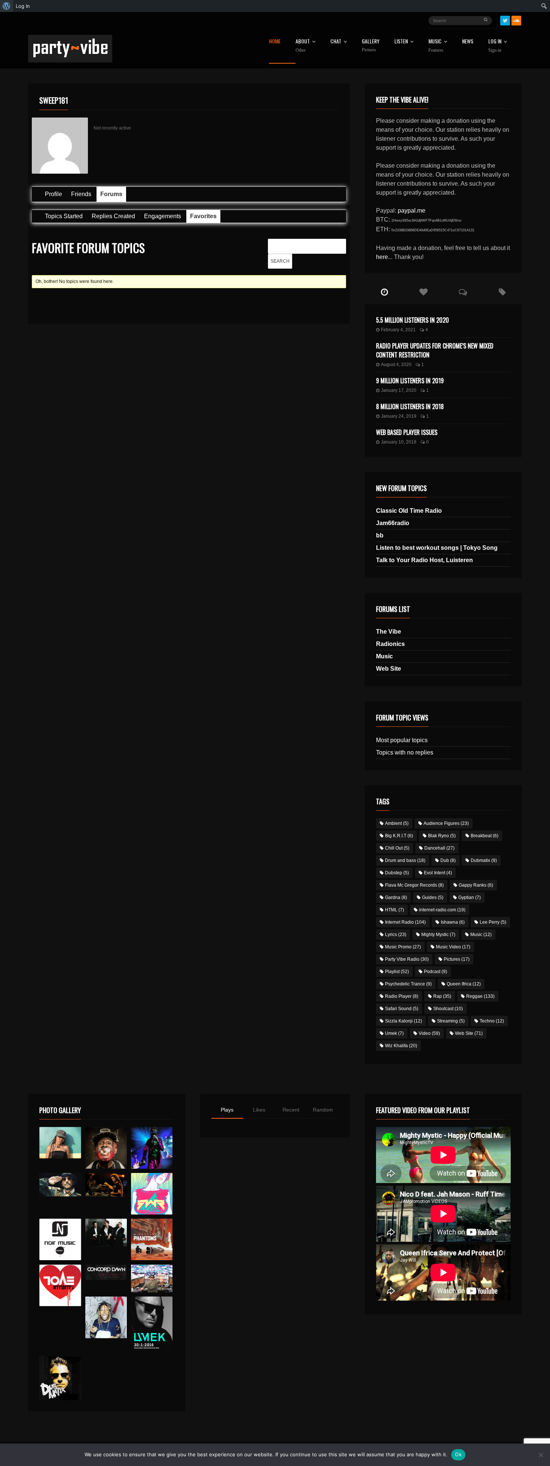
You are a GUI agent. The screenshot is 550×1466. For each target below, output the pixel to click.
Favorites (203, 216)
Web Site (388, 668)
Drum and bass (405, 860)
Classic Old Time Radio (409, 511)
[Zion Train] (106, 1185)
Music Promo (403, 947)
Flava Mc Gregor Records (414, 885)
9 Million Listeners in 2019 (410, 380)
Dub (448, 860)
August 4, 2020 (396, 364)
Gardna (396, 897)
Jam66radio (392, 523)
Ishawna (453, 922)
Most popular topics (402, 740)
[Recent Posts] (384, 292)
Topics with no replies (404, 752)
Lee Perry (493, 922)
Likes (259, 1110)
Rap (442, 996)
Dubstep (397, 872)
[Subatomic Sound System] (151, 1147)
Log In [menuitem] (23, 6)
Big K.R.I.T (399, 835)
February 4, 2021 (398, 329)
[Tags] (502, 292)
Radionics (390, 644)
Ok (458, 1454)
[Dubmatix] (60, 1378)
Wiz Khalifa (401, 1045)
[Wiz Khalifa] (106, 1317)
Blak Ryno (442, 835)
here (382, 257)
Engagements (162, 216)
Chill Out (397, 848)
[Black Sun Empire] (151, 1239)
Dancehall (439, 848)
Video (429, 1033)
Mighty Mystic (438, 934)
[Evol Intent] (60, 1285)
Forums (111, 194)
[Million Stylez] (60, 1185)
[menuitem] (6, 6)
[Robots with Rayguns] (151, 1193)
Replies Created (113, 216)
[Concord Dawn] (106, 1272)
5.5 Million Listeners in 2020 (412, 320)
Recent (290, 1110)
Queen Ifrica (464, 984)
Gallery (370, 45)
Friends (81, 194)
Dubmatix (484, 860)
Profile (53, 194)
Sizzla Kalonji (403, 1021)
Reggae (480, 996)
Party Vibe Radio (407, 959)
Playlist (397, 971)
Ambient (397, 823)
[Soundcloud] (516, 20)
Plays (227, 1110)
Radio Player (401, 996)
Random (323, 1110)
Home (275, 42)
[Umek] (151, 1324)
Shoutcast (448, 1008)
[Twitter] (505, 20)
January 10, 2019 (398, 442)
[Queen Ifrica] (60, 1142)
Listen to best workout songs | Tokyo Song (437, 548)
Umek (394, 1033)
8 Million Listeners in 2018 (410, 406)
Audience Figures (446, 823)
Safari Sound (401, 1008)
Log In (494, 46)
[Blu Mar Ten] (106, 1233)
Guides (432, 897)
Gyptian (469, 897)
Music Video (453, 947)
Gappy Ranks (476, 885)
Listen (401, 42)
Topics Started (64, 216)
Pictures (457, 959)
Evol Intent (438, 872)
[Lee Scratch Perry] (106, 1147)
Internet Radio (405, 922)
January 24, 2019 (398, 416)
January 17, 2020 (398, 390)
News (467, 42)
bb (380, 535)
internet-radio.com (442, 909)
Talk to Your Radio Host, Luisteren (424, 560)
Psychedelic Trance (408, 984)
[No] (540, 1455)
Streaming (451, 1021)
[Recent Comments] (463, 292)
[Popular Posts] (423, 292)
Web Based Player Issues (406, 432)
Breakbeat (484, 835)
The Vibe (388, 631)
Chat (335, 42)
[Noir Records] (60, 1239)
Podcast (435, 971)
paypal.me (411, 210)
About (303, 46)
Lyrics (395, 934)
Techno (492, 1021)
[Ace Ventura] (151, 1279)
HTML (394, 909)
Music (384, 656)
